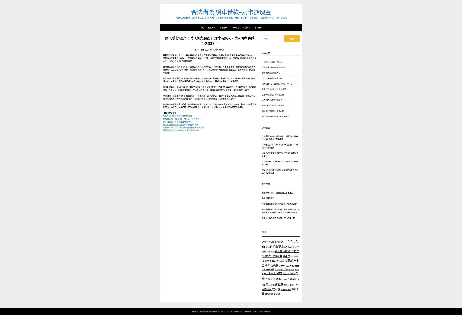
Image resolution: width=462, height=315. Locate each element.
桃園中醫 (286, 274)
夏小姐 (279, 192)
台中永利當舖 (279, 204)
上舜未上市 (271, 218)
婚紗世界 (265, 78)
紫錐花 (279, 284)
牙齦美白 (285, 279)
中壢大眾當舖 (291, 204)
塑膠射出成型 (295, 256)
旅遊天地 (211, 27)
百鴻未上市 (290, 218)
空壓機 (272, 285)
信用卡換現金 (289, 241)
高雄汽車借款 (286, 290)
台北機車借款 (282, 251)
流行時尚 (265, 105)
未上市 (267, 273)
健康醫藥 (223, 27)
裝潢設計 (265, 67)
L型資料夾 (266, 242)
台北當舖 (276, 256)
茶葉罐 (292, 285)
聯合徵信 (258, 27)
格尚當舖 (286, 212)
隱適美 (268, 289)
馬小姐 (290, 192)
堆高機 (286, 256)
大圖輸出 (290, 260)
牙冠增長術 (277, 279)
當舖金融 (246, 27)
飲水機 (276, 289)
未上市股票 (276, 273)
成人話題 (265, 100)
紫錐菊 (286, 285)
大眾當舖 (278, 209)
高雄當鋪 (268, 294)
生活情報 (265, 95)
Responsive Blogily (249, 311)
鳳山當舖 (275, 294)
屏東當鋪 (278, 270)
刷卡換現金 (276, 246)
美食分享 (265, 89)
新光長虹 (293, 209)
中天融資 (278, 212)
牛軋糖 (291, 278)
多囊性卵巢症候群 (273, 260)
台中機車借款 (289, 247)
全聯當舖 (286, 209)
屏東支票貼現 (284, 266)
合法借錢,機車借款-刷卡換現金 (231, 12)
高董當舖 (271, 212)
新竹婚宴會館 (288, 269)
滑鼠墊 (270, 279)
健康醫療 (265, 73)
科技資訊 (265, 62)
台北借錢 (271, 251)
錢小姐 (284, 192)
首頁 (202, 27)
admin (221, 49)
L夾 (272, 241)
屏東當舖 (270, 269)
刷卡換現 (265, 247)
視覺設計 (265, 84)
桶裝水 (292, 274)
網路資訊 (265, 111)
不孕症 (277, 242)
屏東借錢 (273, 265)
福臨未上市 (281, 218)
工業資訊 (235, 27)
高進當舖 (294, 212)
